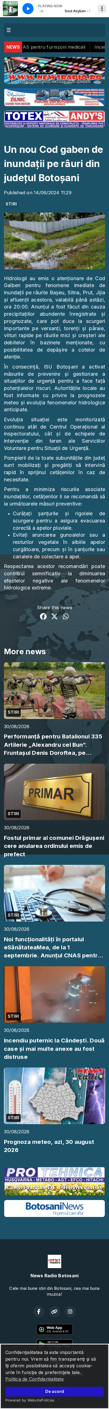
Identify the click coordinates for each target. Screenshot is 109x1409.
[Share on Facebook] (43, 617)
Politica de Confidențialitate (34, 1379)
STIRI (11, 203)
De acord (54, 1391)
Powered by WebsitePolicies (29, 1400)
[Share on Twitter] (54, 617)
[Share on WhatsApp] (65, 617)
